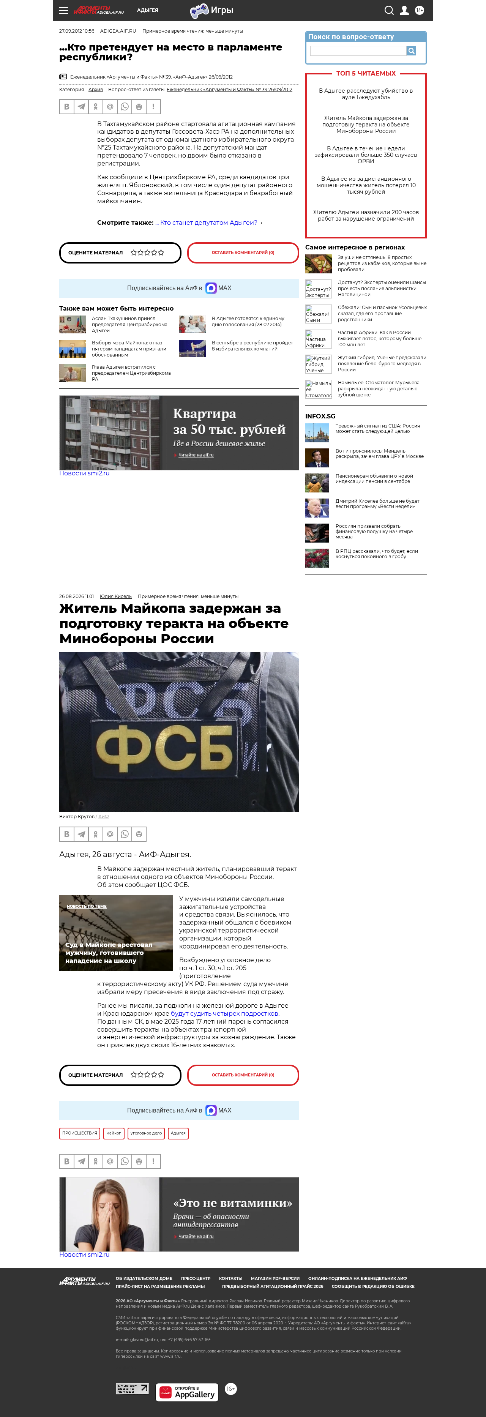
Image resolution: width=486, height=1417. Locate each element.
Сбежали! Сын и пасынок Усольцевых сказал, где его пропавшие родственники (382, 313)
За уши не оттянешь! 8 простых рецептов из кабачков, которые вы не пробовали (382, 263)
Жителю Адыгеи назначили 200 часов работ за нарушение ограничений (366, 215)
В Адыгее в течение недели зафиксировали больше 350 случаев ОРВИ (366, 155)
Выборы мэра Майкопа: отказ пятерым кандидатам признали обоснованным (129, 349)
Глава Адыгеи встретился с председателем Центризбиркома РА (131, 373)
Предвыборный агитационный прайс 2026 (272, 1286)
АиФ (103, 816)
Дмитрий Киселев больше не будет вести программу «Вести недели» (378, 504)
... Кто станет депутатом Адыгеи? (206, 222)
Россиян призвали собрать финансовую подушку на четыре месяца (374, 532)
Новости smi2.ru (84, 473)
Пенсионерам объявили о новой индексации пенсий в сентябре (374, 478)
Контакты (230, 1278)
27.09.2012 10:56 (76, 31)
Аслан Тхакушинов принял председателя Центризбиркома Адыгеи (129, 324)
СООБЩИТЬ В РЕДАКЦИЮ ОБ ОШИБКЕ (373, 1286)
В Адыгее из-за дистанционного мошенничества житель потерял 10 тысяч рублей (366, 185)
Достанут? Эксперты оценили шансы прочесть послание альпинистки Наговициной (382, 288)
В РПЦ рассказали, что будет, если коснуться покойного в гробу (377, 554)
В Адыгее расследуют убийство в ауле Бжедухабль (366, 94)
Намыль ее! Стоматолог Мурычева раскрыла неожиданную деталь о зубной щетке (379, 389)
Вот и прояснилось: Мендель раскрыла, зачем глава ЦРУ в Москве (380, 453)
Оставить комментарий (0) (243, 252)
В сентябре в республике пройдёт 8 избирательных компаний (252, 346)
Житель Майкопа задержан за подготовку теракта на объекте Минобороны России (366, 124)
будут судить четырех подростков (224, 1013)
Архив (95, 89)
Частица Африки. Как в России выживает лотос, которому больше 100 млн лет (379, 338)
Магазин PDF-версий (275, 1278)
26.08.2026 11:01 (76, 596)
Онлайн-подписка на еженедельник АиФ (357, 1278)
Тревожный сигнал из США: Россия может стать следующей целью (378, 428)
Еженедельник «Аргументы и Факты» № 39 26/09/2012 (229, 89)
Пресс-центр (195, 1278)
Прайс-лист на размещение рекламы (160, 1286)
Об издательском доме (144, 1278)
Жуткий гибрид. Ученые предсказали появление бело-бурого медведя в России (382, 363)
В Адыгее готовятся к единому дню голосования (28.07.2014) (248, 321)
